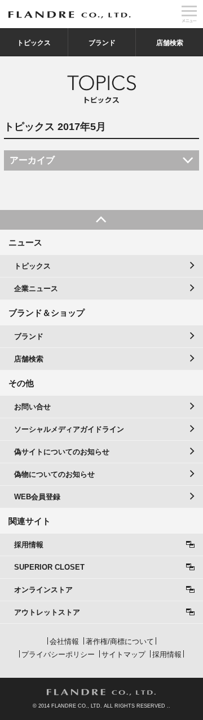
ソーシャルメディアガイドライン (69, 429)
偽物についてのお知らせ (54, 474)
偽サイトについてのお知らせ (61, 452)
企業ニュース (36, 288)
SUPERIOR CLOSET (49, 567)
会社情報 (64, 641)
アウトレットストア (47, 612)
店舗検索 (169, 43)
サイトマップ (123, 654)
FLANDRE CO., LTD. (101, 692)
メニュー (189, 14)
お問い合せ (32, 407)
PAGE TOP (101, 220)
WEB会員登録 (37, 497)
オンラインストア (43, 589)
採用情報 (28, 544)
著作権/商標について (120, 641)
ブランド (102, 43)
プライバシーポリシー (58, 654)
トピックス (34, 43)
